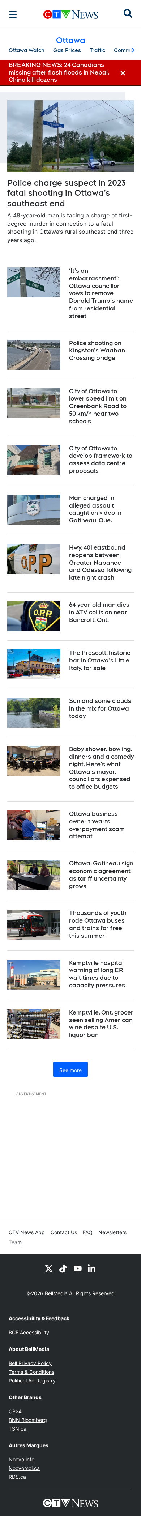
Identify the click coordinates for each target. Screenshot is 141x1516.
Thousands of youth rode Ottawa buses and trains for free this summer (98, 924)
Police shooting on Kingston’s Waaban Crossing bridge (97, 351)
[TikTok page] (63, 1268)
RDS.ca (17, 1477)
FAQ (88, 1232)
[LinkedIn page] (92, 1268)
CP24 (15, 1411)
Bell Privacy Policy (30, 1363)
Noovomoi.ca (24, 1468)
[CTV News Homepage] (70, 14)
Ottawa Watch (26, 50)
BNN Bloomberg (28, 1420)
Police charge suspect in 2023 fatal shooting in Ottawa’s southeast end (66, 193)
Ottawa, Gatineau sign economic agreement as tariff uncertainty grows (101, 874)
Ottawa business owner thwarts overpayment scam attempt (97, 825)
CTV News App (27, 1232)
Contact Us (64, 1232)
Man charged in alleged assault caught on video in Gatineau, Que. (95, 509)
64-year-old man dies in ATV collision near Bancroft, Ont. (99, 612)
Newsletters (112, 1232)
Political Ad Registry (32, 1380)
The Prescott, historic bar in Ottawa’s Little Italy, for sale (99, 660)
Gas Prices (67, 50)
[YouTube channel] (77, 1268)
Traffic (97, 50)
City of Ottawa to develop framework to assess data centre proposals (100, 459)
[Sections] (13, 14)
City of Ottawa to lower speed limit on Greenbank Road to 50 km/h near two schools (98, 406)
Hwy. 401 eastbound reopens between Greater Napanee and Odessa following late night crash (100, 562)
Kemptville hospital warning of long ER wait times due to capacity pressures (97, 974)
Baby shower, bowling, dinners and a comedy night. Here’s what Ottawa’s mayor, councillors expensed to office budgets (101, 768)
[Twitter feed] (48, 1268)
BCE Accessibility (29, 1332)
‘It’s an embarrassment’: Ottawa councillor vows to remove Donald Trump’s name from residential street (101, 293)
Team (15, 1242)
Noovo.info (21, 1459)
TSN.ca (17, 1429)
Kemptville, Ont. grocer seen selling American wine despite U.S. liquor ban (101, 1023)
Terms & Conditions (31, 1372)
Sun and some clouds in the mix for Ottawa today (100, 709)
